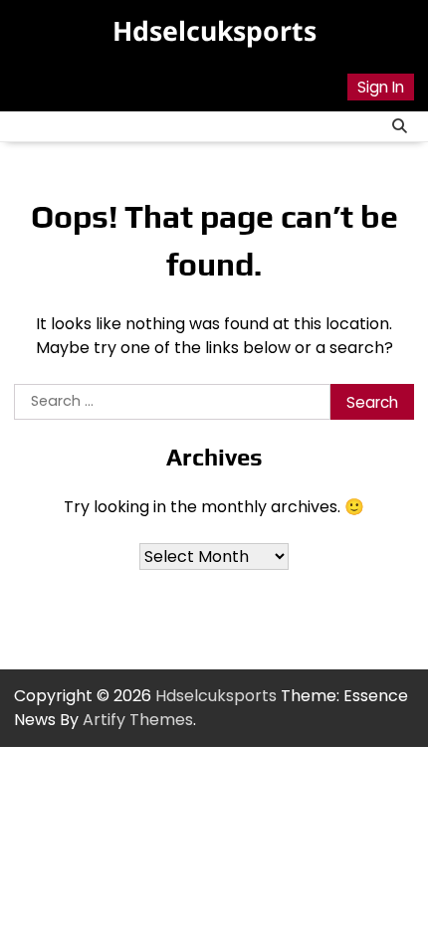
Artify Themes (138, 719)
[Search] (399, 126)
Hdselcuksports (214, 31)
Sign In (380, 87)
